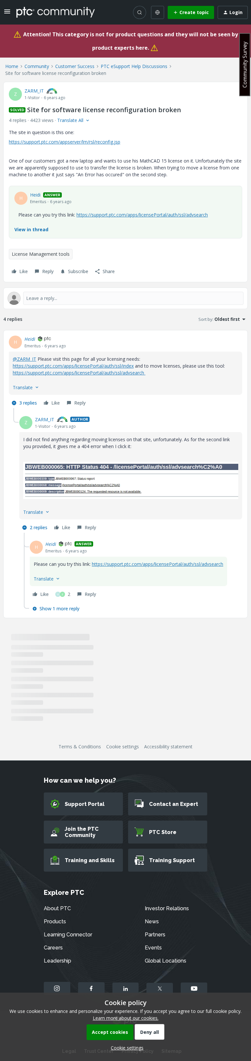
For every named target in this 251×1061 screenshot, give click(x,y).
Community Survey (244, 65)
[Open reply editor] (125, 298)
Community (37, 66)
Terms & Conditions (80, 746)
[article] (125, 372)
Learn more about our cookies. (126, 1018)
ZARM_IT (34, 91)
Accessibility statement (168, 746)
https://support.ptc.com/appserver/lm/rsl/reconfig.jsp (64, 142)
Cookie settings (122, 746)
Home (11, 66)
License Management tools (41, 254)
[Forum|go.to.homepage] (55, 12)
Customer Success (74, 66)
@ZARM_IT (24, 359)
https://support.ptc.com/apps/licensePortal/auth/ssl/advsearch (142, 215)
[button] (7, 13)
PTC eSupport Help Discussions (134, 66)
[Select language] (157, 12)
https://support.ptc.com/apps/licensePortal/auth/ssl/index (73, 366)
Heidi (35, 195)
